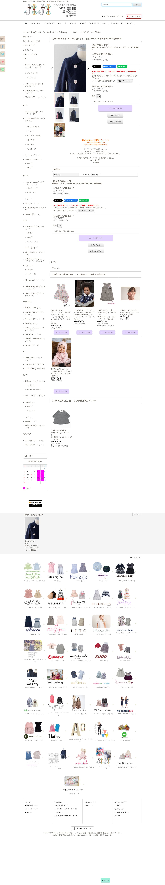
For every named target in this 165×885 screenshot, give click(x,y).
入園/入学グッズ (29, 45)
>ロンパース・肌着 (33, 136)
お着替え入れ (28, 50)
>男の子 (30, 163)
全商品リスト (28, 37)
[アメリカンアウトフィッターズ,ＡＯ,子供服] (80, 729)
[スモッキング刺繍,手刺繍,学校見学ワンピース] (34, 570)
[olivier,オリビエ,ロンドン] (34, 597)
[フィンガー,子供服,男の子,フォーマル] (58, 702)
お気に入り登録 (115, 121)
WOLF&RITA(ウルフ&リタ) (34, 440)
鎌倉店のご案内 (90, 802)
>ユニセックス (32, 242)
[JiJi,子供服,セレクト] (105, 730)
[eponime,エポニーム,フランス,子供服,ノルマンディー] (126, 677)
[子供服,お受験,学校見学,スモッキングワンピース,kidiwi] (103, 570)
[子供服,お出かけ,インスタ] (2, 39)
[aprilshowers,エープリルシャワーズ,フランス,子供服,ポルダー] (81, 650)
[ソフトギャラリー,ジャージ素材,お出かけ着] (57, 677)
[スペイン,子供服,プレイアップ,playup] (58, 650)
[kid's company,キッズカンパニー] (34, 677)
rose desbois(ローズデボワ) (34, 364)
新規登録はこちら (118, 16)
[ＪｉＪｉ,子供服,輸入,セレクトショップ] (104, 703)
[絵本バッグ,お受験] (74, 783)
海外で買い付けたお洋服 (32, 41)
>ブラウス (30, 385)
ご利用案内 (118, 805)
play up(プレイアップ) (33, 334)
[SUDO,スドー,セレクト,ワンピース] (104, 650)
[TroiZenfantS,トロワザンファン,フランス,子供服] (34, 730)
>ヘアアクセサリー (33, 127)
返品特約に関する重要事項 (103, 102)
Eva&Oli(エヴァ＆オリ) (33, 159)
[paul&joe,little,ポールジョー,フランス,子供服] (34, 703)
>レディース (31, 78)
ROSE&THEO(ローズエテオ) (35, 369)
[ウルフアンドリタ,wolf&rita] (57, 597)
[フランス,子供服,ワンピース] (103, 677)
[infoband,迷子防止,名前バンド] (127, 730)
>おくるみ (30, 140)
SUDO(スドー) (30, 402)
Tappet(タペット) (31, 421)
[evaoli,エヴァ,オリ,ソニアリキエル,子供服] (126, 650)
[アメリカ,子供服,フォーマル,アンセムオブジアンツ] (35, 649)
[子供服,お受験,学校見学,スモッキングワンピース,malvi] (80, 570)
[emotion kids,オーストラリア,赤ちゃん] (84, 757)
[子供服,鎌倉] (2, 61)
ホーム (28, 802)
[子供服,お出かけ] (2, 46)
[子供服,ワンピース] (2, 54)
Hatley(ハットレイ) (31, 203)
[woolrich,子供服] (126, 703)
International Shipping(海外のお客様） (67, 815)
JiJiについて (89, 805)
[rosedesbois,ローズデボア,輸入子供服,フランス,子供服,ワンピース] (80, 677)
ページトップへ (137, 557)
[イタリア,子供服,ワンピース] (59, 755)
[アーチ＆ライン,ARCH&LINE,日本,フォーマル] (126, 570)
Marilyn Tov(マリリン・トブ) (35, 319)
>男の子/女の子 (32, 73)
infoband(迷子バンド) (32, 214)
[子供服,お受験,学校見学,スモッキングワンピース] (57, 570)
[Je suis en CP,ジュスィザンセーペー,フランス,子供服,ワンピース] (80, 597)
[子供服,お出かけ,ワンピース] (50, 9)
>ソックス (30, 131)
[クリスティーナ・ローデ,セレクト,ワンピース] (126, 622)
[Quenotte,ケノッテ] (81, 703)
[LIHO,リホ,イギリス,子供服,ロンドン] (80, 624)
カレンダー (59, 812)
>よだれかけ (31, 149)
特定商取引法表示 (120, 802)
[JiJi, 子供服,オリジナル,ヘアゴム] (105, 755)
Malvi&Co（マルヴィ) (32, 308)
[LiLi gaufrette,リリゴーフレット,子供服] (57, 624)
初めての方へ (60, 802)
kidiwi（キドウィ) (31, 248)
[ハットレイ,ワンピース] (57, 730)
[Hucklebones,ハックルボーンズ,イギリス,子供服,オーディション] (103, 597)
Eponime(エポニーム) (32, 155)
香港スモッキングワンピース (35, 381)
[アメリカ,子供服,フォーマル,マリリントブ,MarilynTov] (103, 624)
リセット (138, 514)
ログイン (106, 16)
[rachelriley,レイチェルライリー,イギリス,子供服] (126, 597)
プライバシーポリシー (122, 812)
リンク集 (118, 815)
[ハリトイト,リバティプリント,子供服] (34, 757)
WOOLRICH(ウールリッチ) (34, 445)
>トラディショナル (33, 389)
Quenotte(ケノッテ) (32, 345)
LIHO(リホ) (29, 265)
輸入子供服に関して (62, 805)
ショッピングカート (32, 809)
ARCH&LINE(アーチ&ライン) (35, 97)
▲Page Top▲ (105, 880)
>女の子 (30, 168)
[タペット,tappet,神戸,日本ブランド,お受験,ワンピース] (34, 624)
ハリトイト (29, 199)
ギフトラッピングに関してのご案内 (66, 809)
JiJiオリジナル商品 (30, 54)
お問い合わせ (115, 115)
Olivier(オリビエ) (31, 323)
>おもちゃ (30, 144)
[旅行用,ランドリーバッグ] (127, 757)
